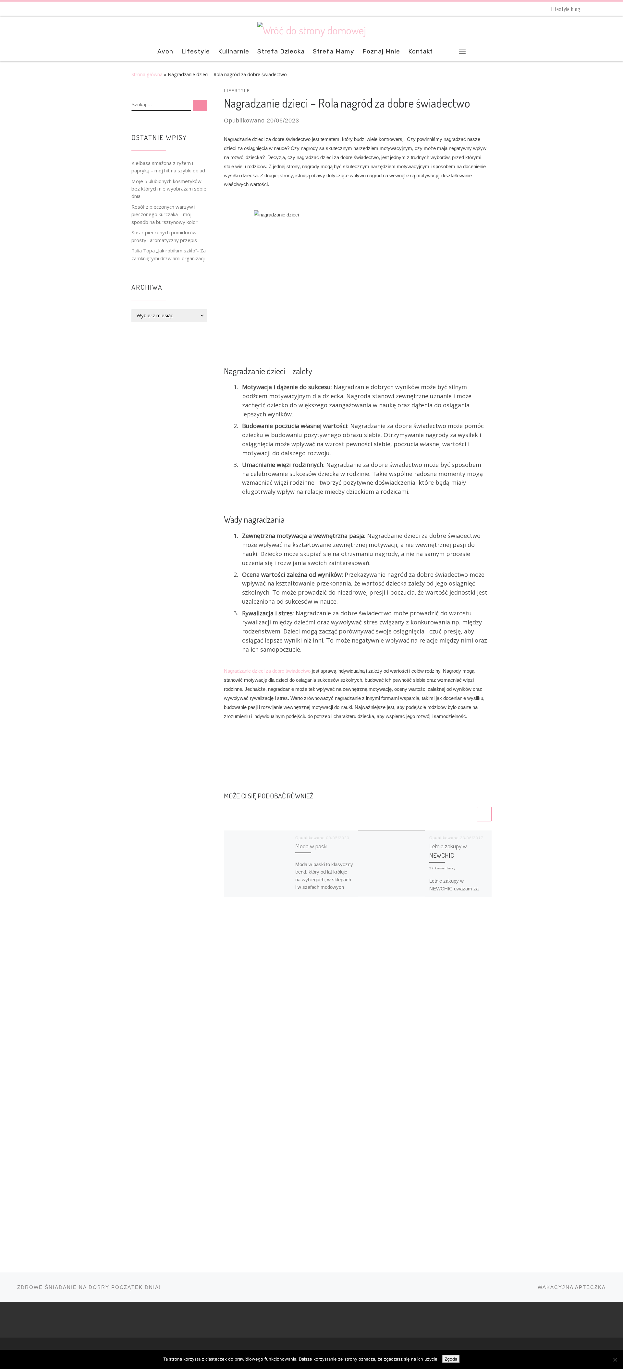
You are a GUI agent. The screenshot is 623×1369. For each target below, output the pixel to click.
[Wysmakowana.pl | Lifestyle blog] (311, 28)
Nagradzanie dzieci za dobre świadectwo (267, 671)
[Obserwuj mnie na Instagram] (615, 9)
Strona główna (147, 74)
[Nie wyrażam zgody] (615, 1359)
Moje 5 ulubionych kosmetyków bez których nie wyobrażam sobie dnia (168, 189)
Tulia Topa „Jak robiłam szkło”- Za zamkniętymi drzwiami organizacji (168, 254)
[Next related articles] (484, 814)
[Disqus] (358, 997)
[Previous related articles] (468, 814)
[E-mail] (593, 9)
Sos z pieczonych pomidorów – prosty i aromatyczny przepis (166, 236)
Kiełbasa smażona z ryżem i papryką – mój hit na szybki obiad (168, 167)
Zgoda (451, 1359)
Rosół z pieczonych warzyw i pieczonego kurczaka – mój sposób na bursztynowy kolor (164, 214)
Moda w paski (311, 846)
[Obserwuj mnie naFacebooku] (604, 9)
